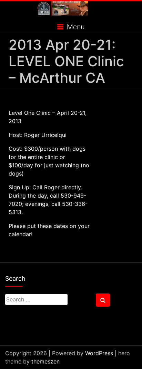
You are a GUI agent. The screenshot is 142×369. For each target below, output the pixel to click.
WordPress (99, 353)
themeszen (45, 361)
